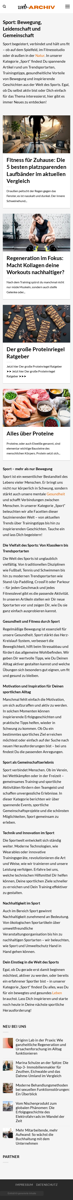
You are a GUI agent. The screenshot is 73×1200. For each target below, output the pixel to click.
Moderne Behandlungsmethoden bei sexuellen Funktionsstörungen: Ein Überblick (43, 1089)
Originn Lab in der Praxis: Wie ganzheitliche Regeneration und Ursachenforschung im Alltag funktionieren (41, 1046)
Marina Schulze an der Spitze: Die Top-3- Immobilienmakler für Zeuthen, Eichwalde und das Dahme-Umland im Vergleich (42, 1069)
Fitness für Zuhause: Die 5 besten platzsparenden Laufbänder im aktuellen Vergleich (36, 170)
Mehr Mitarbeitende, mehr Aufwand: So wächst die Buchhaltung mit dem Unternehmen (37, 1136)
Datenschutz (47, 1184)
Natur (40, 55)
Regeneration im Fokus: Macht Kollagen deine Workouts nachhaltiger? (35, 265)
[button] (4, 6)
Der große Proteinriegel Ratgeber (36, 352)
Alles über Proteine (30, 433)
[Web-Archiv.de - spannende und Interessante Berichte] (36, 6)
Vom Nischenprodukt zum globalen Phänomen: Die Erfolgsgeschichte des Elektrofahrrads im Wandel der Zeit (40, 1112)
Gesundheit (56, 494)
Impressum (24, 1184)
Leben (57, 993)
